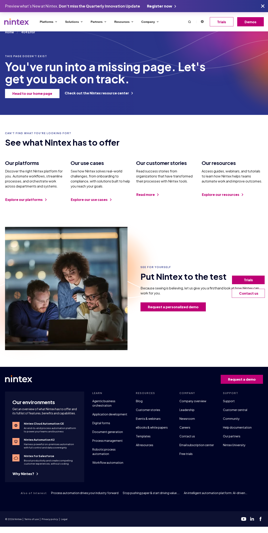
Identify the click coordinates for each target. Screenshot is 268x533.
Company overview (192, 401)
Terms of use (31, 519)
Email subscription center (196, 445)
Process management (107, 440)
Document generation (107, 432)
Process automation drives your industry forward (85, 493)
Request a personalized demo (173, 307)
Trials (221, 22)
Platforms (46, 21)
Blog (139, 401)
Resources (122, 21)
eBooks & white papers (152, 427)
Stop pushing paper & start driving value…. (151, 493)
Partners (97, 21)
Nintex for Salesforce (39, 456)
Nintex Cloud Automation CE (44, 423)
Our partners (231, 436)
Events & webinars (148, 418)
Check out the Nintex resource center (97, 93)
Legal (64, 519)
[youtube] (243, 518)
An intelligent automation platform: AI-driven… (215, 493)
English (202, 22)
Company (148, 21)
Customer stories (148, 410)
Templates (143, 436)
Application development (109, 414)
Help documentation (237, 427)
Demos (250, 22)
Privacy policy (50, 519)
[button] (189, 21)
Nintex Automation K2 (39, 439)
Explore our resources (221, 194)
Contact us (187, 436)
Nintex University (234, 445)
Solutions (72, 21)
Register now (160, 6)
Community (231, 418)
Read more (145, 194)
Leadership (187, 410)
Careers (184, 427)
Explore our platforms (24, 199)
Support (229, 401)
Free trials (186, 454)
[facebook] (260, 518)
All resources (144, 445)
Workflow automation (107, 462)
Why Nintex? (24, 473)
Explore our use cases (89, 199)
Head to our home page (32, 93)
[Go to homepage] (16, 22)
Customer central (235, 410)
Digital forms (101, 423)
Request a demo (242, 379)
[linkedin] (252, 518)
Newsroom (187, 418)
